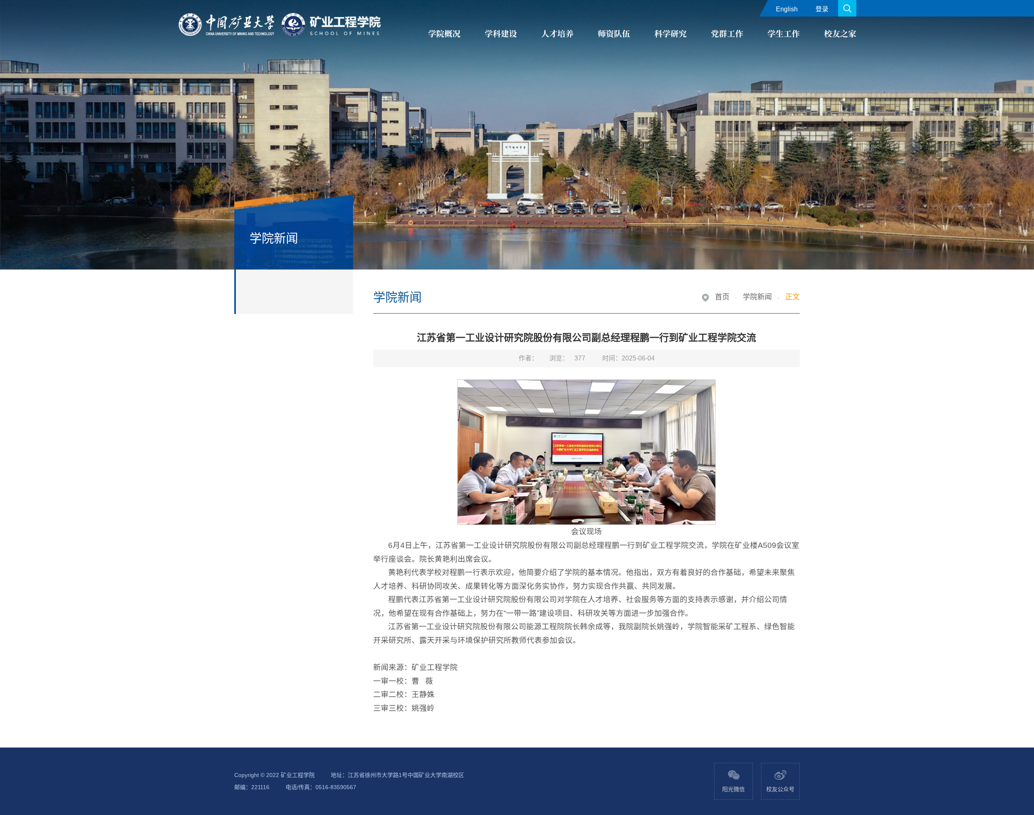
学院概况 (444, 33)
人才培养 (557, 33)
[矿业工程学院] (281, 25)
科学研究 (670, 33)
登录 (821, 9)
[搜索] (847, 8)
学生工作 (783, 33)
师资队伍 (614, 33)
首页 (722, 297)
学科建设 (501, 33)
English (787, 9)
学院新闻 (757, 297)
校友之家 (840, 33)
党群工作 (727, 33)
